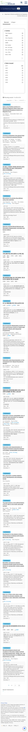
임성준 (9, 305)
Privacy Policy (4, 703)
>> (19, 685)
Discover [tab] (6, 22)
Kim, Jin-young (8, 40)
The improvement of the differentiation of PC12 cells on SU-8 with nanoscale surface (13, 504)
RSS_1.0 (5, 725)
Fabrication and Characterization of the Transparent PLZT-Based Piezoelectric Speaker (13, 362)
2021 (6, 70)
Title (15, 100)
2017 (6, 65)
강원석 (17, 629)
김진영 (6, 42)
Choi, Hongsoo (8, 33)
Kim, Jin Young (8, 47)
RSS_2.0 (10, 725)
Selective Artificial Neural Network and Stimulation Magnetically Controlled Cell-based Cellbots (14, 228)
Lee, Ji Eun (7, 52)
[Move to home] (2, 14)
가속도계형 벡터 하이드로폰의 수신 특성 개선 (13, 253)
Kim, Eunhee (8, 45)
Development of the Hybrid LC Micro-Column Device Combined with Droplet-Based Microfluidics (13, 536)
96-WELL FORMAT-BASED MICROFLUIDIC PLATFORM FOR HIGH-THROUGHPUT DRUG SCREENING (14, 168)
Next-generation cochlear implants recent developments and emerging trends (12, 477)
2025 (6, 82)
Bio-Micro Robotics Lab (22, 15)
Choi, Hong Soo (9, 38)
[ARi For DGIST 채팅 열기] (24, 728)
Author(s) (21, 100)
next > (22, 58)
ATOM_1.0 (16, 725)
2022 (6, 77)
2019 (6, 75)
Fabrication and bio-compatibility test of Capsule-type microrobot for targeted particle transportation (14, 417)
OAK (24, 707)
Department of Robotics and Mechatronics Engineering (16, 14)
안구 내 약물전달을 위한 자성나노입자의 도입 (13, 303)
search (21, 2)
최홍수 (6, 35)
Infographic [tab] (14, 22)
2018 (6, 72)
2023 (6, 68)
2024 (6, 80)
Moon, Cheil (8, 54)
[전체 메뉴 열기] (26, 2)
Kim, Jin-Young (8, 49)
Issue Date (9, 100)
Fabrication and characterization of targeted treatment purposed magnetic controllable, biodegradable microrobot (13, 448)
